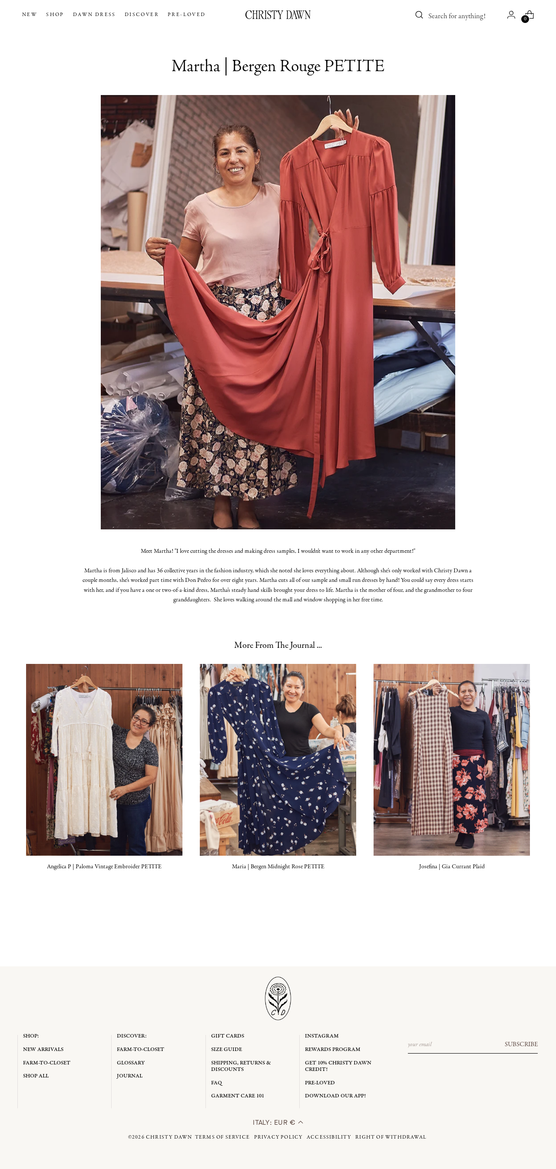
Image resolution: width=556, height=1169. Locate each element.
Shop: (31, 1036)
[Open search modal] (419, 15)
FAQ (216, 1083)
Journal (129, 1076)
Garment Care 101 (237, 1096)
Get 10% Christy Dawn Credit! (338, 1066)
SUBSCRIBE (521, 1044)
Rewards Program (333, 1049)
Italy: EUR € (275, 1122)
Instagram (322, 1036)
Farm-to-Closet (46, 1063)
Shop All (36, 1076)
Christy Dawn (169, 1137)
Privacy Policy (278, 1137)
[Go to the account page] (511, 14)
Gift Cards (227, 1036)
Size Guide (226, 1049)
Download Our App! (335, 1096)
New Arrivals (43, 1049)
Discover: (132, 1036)
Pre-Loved (320, 1083)
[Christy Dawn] (278, 14)
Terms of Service (222, 1137)
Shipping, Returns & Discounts (241, 1066)
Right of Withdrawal (391, 1137)
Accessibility (329, 1137)
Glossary (131, 1063)
